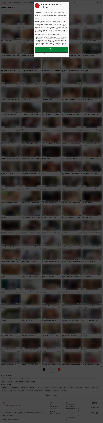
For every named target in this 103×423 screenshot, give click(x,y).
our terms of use (61, 53)
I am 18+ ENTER (52, 50)
